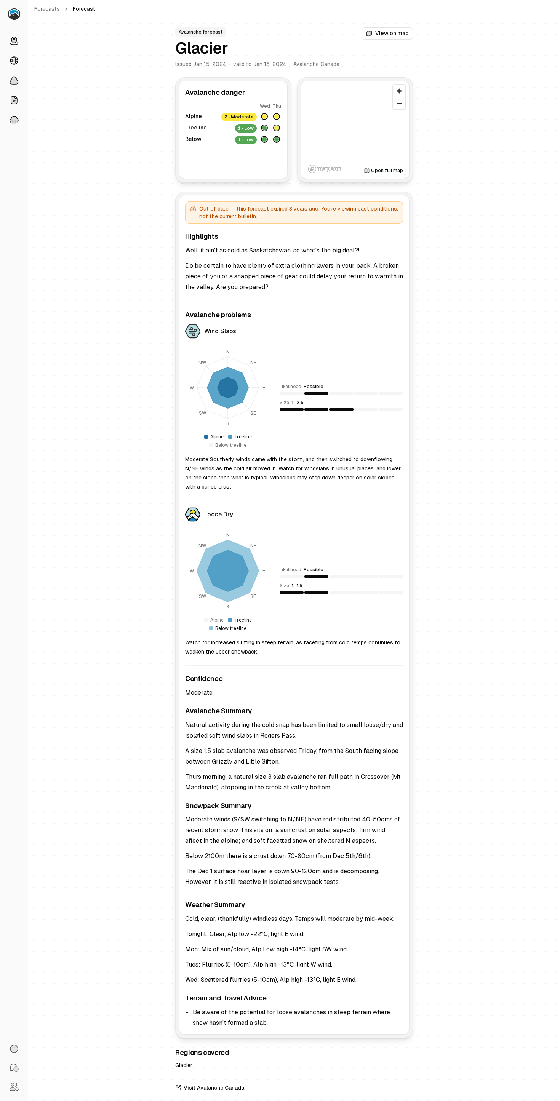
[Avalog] (14, 14)
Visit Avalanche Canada (214, 1087)
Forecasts (47, 8)
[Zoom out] (399, 103)
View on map (392, 33)
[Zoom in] (399, 91)
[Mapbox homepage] (324, 169)
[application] (227, 387)
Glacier (183, 1065)
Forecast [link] (84, 8)
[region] (355, 130)
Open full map (387, 171)
